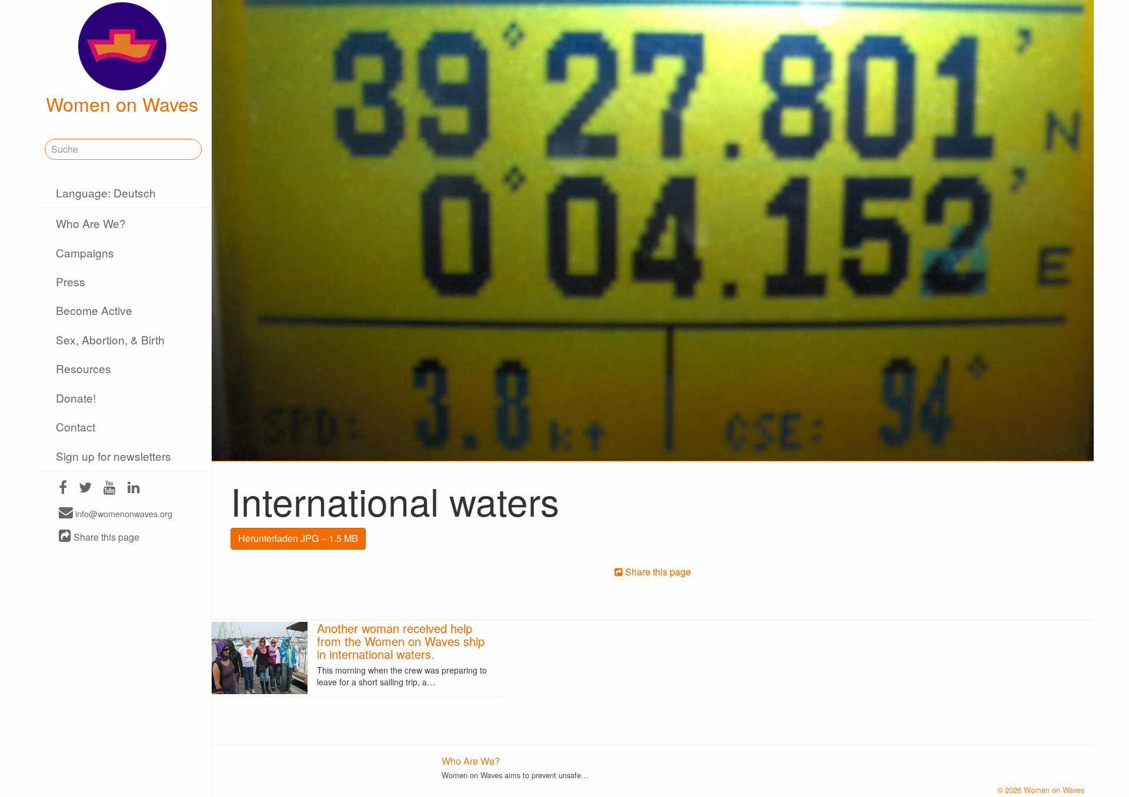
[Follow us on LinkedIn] (134, 488)
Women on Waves (122, 103)
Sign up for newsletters (113, 456)
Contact (75, 426)
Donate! (76, 398)
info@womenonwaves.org (122, 513)
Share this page (105, 537)
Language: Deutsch (106, 192)
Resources (83, 368)
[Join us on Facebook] (63, 488)
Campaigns (85, 252)
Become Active (94, 310)
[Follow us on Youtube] (110, 488)
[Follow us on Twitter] (85, 488)
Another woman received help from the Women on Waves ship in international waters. (401, 640)
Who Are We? (91, 223)
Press (70, 281)
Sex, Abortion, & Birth (110, 339)
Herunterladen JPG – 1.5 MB (298, 538)
